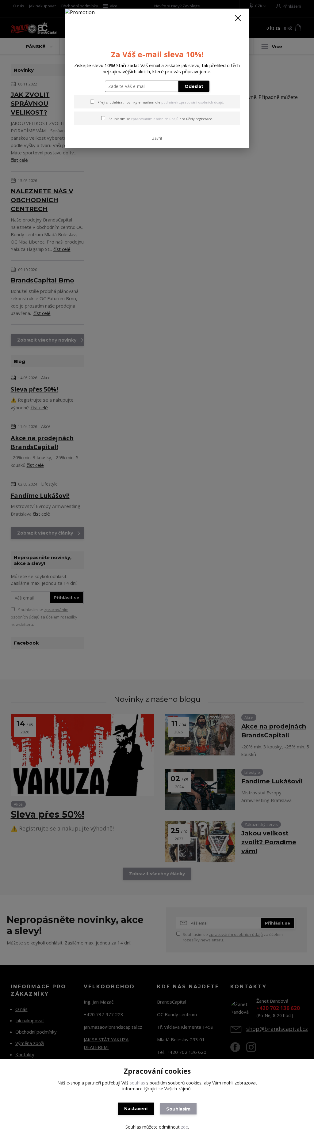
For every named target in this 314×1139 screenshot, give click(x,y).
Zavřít (157, 138)
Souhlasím (178, 1109)
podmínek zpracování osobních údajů (192, 102)
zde (184, 1127)
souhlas (137, 1083)
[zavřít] (238, 18)
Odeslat (194, 86)
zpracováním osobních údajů (154, 118)
